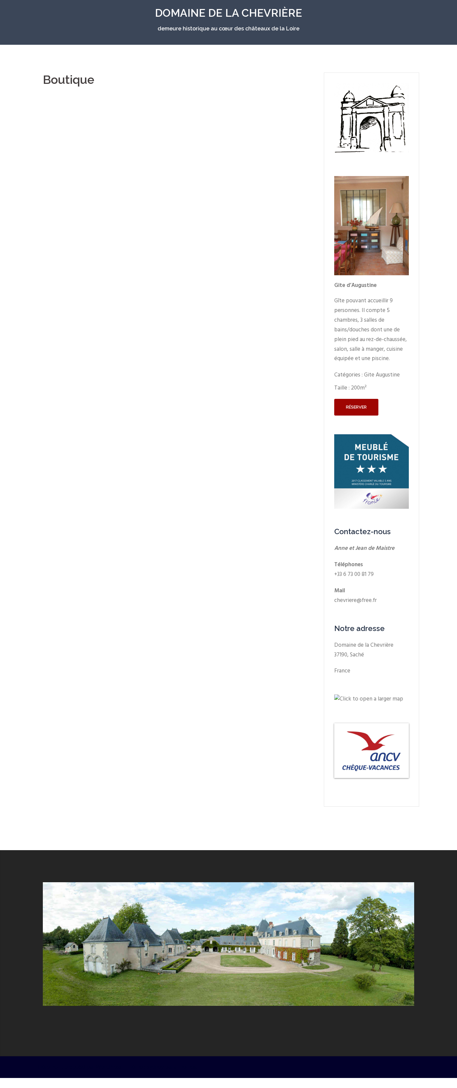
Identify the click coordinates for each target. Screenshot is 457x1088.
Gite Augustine (382, 374)
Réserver (356, 407)
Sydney (155, 1067)
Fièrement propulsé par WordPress (80, 1067)
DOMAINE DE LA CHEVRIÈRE (228, 13)
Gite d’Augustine (355, 285)
